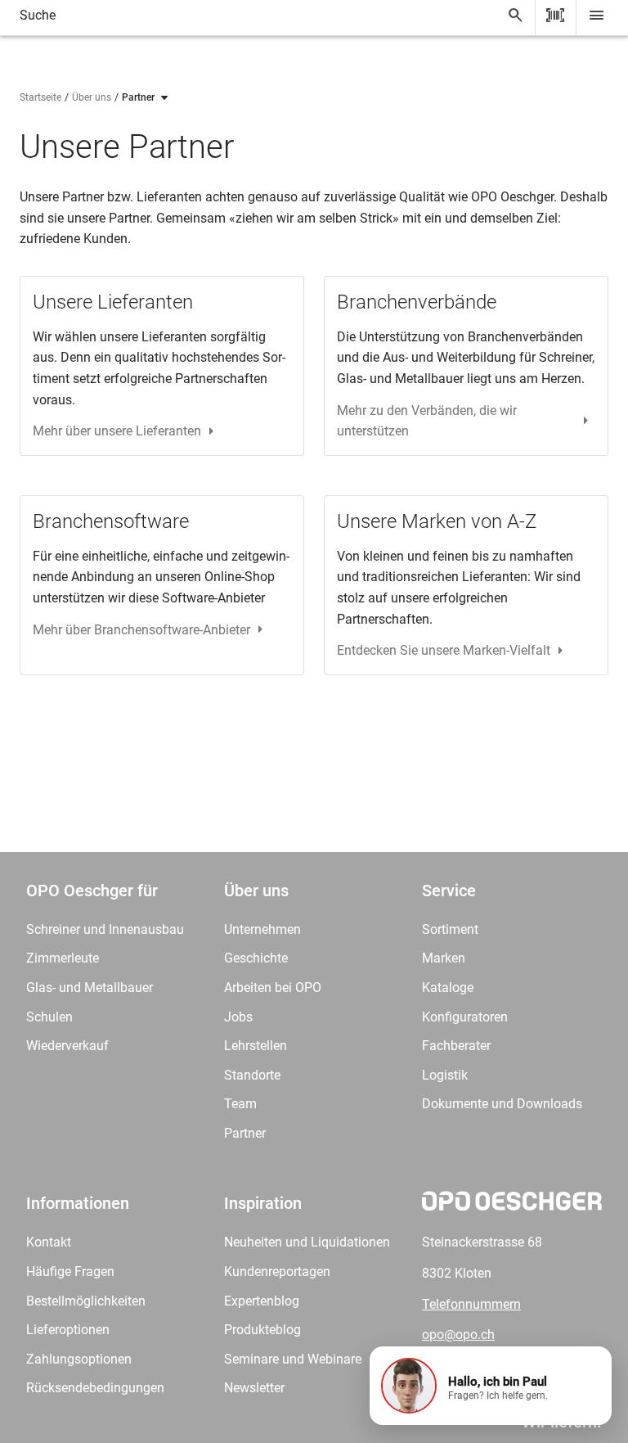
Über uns (91, 97)
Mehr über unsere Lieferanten (117, 431)
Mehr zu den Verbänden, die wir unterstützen (427, 421)
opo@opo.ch (458, 1334)
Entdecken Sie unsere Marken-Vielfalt (443, 650)
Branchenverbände (416, 302)
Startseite (40, 97)
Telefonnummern (471, 1304)
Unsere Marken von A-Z (436, 521)
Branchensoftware (111, 521)
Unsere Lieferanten (113, 302)
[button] (491, 1385)
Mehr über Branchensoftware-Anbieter (141, 630)
